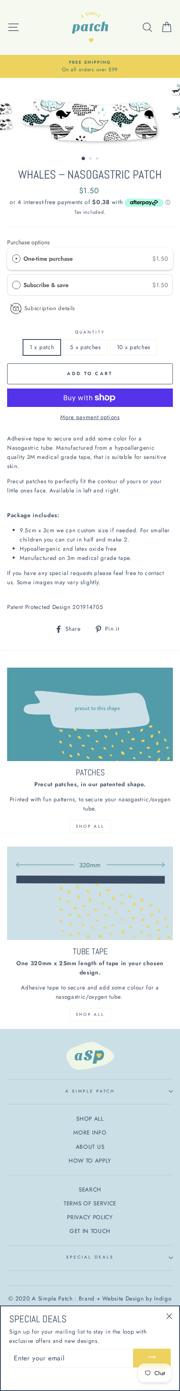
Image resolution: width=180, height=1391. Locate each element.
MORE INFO (89, 1132)
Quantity (90, 332)
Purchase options (28, 242)
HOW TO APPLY (90, 1160)
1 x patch (42, 347)
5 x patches (85, 347)
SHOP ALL (90, 826)
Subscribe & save (46, 285)
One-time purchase (48, 258)
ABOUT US (90, 1146)
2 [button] (91, 159)
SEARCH (90, 1189)
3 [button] (98, 159)
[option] (90, 66)
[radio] (16, 258)
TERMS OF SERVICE (90, 1203)
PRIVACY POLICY (90, 1217)
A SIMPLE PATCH (90, 1091)
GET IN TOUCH (90, 1231)
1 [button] (84, 159)
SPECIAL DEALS (90, 1257)
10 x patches (133, 347)
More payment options (90, 417)
